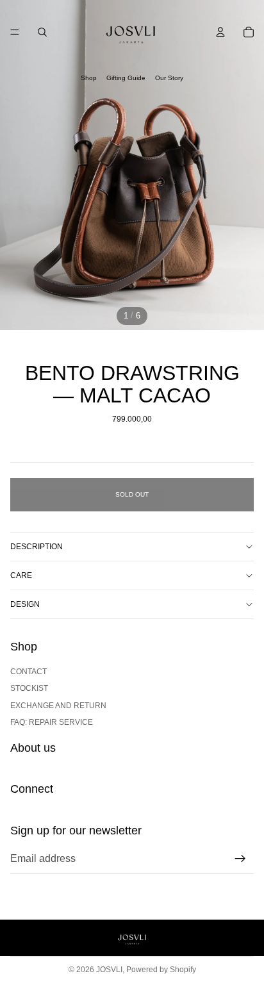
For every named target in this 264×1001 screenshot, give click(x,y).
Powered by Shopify (161, 969)
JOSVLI (109, 969)
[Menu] (14, 32)
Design (25, 604)
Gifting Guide (125, 77)
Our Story (169, 77)
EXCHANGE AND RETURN (58, 705)
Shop (89, 77)
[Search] (42, 32)
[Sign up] (240, 858)
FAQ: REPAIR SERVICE (51, 722)
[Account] (220, 32)
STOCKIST (29, 688)
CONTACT (28, 671)
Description (36, 546)
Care (21, 575)
